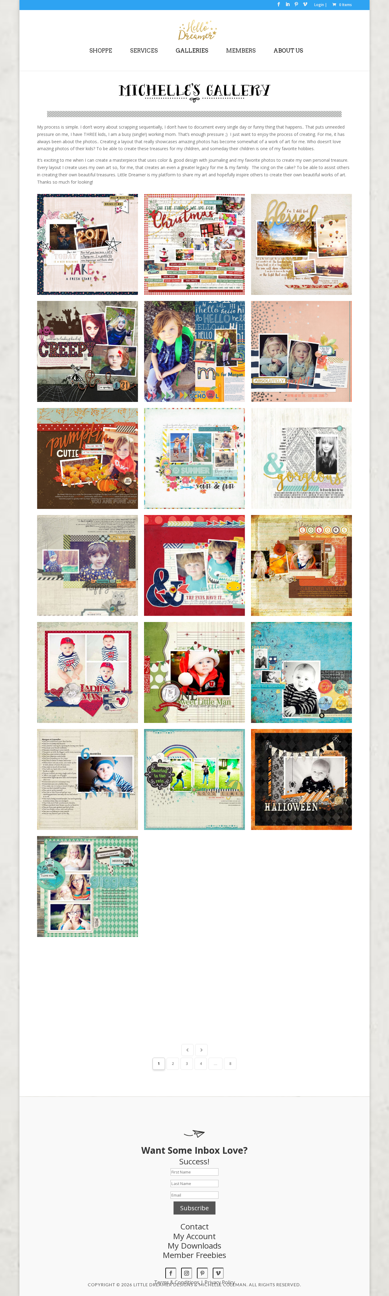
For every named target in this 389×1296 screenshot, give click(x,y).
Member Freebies (194, 1254)
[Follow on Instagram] (186, 1273)
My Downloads (194, 1245)
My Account (194, 1236)
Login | (320, 5)
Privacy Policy (220, 1282)
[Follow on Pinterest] (202, 1273)
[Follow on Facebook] (170, 1273)
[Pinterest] (296, 6)
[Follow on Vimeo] (218, 1273)
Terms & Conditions (176, 1282)
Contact (194, 1226)
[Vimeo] (305, 6)
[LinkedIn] (287, 6)
